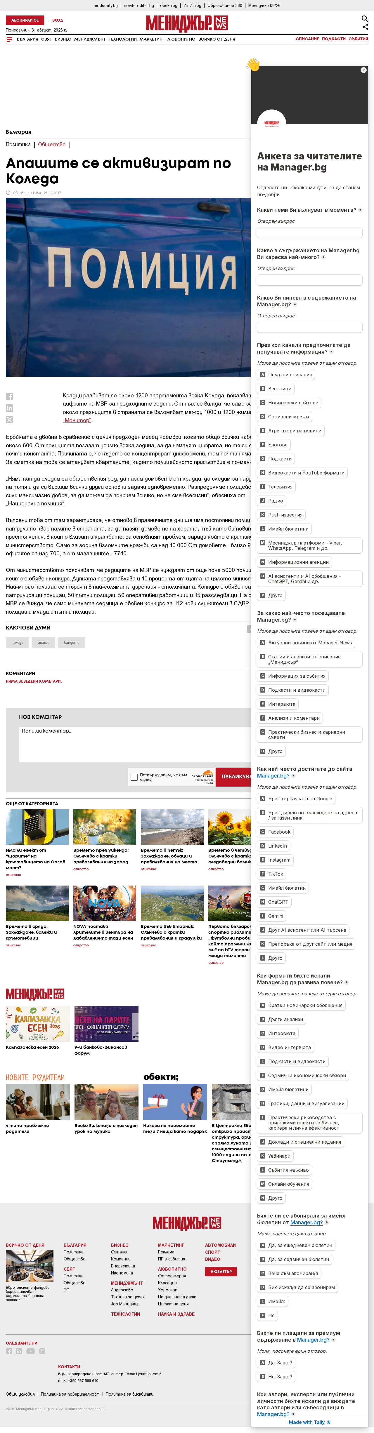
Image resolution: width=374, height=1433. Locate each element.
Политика (74, 1252)
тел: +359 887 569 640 (78, 1380)
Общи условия (20, 1394)
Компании (121, 1259)
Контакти (69, 1367)
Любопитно (181, 39)
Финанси (120, 1252)
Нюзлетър (221, 1272)
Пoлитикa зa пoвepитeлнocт (70, 1394)
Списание (307, 39)
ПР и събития (171, 1259)
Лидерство (122, 1290)
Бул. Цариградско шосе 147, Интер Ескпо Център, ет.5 (109, 1374)
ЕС (66, 1290)
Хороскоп (167, 1290)
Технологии (123, 39)
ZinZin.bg (192, 5)
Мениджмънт (90, 39)
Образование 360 (224, 5)
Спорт (212, 1252)
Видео (212, 1259)
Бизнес (63, 39)
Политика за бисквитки (129, 1394)
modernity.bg (106, 5)
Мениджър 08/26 (264, 5)
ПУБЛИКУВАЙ (239, 777)
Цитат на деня (173, 1304)
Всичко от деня (216, 39)
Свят (46, 39)
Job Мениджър (125, 1304)
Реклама (166, 1252)
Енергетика (123, 1266)
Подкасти (334, 39)
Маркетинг (152, 39)
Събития (358, 39)
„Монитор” (77, 420)
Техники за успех (128, 1297)
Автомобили (220, 1245)
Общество (75, 1259)
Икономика (122, 1273)
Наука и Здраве (176, 1314)
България (27, 39)
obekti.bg (168, 5)
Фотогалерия (172, 1276)
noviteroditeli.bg (139, 5)
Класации (167, 1283)
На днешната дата (177, 1297)
